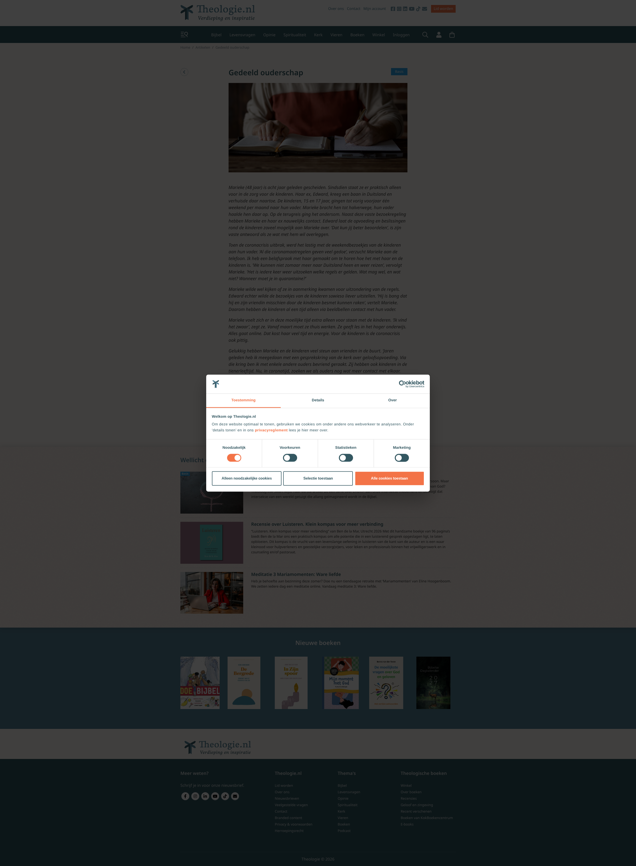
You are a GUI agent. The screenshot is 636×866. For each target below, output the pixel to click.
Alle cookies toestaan (389, 478)
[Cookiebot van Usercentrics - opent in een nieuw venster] (402, 384)
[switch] (290, 458)
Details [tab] (318, 400)
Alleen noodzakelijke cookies (247, 478)
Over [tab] (392, 400)
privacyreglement (271, 430)
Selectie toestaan (318, 478)
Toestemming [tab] (243, 400)
